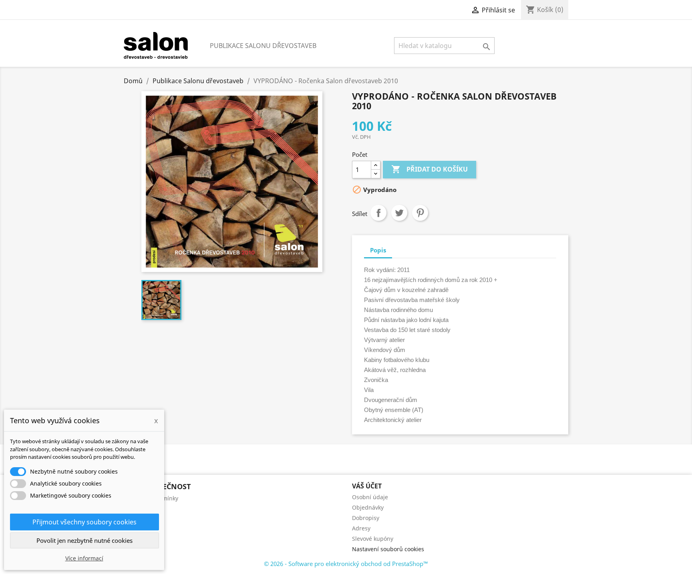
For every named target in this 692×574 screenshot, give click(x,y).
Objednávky (368, 507)
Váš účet (367, 486)
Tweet (399, 213)
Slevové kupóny (372, 538)
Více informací (84, 558)
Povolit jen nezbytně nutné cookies (84, 540)
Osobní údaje (370, 497)
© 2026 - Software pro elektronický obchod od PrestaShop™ (346, 564)
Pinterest (420, 213)
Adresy (361, 528)
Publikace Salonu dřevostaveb (263, 45)
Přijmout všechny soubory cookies (84, 522)
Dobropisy (365, 518)
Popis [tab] (378, 250)
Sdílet (378, 213)
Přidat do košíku (429, 169)
